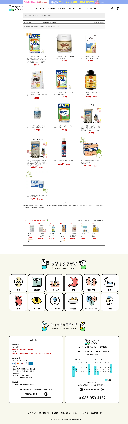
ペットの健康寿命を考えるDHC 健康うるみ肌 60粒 (63, 93)
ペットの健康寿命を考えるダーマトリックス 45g (90, 93)
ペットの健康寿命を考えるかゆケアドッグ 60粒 (63, 126)
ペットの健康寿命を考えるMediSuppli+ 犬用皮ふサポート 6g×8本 (90, 57)
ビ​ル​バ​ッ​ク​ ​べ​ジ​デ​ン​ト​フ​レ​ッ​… (84, 235)
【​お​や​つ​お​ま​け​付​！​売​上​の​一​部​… (63, 235)
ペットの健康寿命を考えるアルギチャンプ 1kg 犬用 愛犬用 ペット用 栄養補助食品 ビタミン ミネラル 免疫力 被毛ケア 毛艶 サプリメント (37, 163)
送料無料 (54, 22)
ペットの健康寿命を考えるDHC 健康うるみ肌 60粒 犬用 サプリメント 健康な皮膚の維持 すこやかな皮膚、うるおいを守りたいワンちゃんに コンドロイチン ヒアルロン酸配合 (37, 59)
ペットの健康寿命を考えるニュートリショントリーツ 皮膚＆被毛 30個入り (37, 94)
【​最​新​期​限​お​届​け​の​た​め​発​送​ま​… (73, 235)
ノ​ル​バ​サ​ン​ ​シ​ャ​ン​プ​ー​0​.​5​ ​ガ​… (52, 235)
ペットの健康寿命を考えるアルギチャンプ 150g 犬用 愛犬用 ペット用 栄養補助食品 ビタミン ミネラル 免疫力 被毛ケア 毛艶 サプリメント (90, 128)
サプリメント (38, 15)
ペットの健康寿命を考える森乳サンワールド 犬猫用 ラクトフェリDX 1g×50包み (90, 162)
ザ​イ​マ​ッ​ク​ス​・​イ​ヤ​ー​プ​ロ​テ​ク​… (95, 235)
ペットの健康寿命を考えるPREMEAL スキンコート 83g (64, 57)
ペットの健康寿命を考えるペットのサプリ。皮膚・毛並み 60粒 (37, 126)
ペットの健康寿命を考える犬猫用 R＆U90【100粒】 (37, 195)
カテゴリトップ (28, 15)
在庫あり (47, 22)
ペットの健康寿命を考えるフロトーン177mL (63, 161)
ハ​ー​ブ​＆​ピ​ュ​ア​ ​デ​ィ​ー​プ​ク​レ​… (41, 235)
